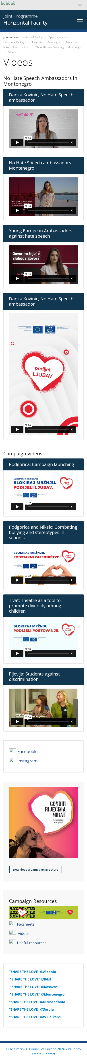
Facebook (26, 751)
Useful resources (31, 942)
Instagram (27, 761)
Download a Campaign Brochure (35, 870)
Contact (49, 1054)
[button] (43, 5)
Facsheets (25, 923)
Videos (23, 933)
